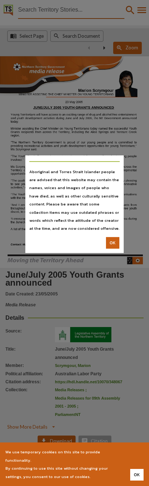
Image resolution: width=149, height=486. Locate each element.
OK (113, 243)
